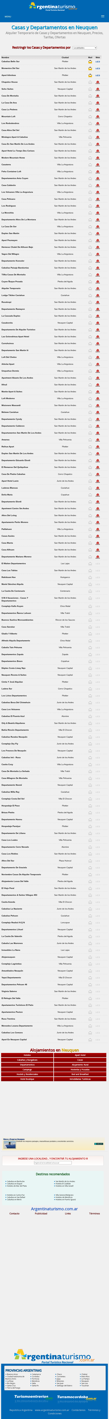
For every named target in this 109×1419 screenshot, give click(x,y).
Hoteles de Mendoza (64, 1197)
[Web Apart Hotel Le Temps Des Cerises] (98, 152)
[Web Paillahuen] (98, 530)
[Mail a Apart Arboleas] (90, 76)
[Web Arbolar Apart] (98, 365)
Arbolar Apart (8, 364)
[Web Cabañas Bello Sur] (98, 63)
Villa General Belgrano (65, 1195)
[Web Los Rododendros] (98, 125)
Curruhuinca (8, 343)
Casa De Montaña (10, 96)
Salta (34, 1383)
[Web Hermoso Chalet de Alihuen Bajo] (98, 248)
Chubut (84, 1374)
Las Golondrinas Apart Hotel (15, 336)
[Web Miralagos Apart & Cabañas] (98, 138)
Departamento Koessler (13, 261)
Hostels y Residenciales (27, 1074)
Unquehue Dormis (10, 371)
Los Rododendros (10, 123)
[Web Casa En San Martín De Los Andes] (98, 145)
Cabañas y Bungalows (27, 1060)
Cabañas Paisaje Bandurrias (15, 268)
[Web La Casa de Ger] (98, 228)
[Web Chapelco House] (98, 83)
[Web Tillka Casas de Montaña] (98, 276)
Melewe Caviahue (10, 412)
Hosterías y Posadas (80, 1069)
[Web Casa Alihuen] (98, 551)
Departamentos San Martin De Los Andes (21, 433)
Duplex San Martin (10, 233)
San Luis (84, 1383)
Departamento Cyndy (12, 419)
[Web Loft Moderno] (98, 400)
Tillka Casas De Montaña (14, 274)
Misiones (60, 1381)
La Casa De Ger (9, 226)
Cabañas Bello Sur (10, 61)
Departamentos (27, 1064)
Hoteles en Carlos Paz (16, 1195)
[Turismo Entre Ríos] (33, 1406)
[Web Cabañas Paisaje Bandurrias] (98, 269)
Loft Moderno (8, 398)
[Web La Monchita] (98, 214)
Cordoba (35, 1376)
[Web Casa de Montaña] (98, 97)
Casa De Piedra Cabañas (13, 474)
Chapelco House (10, 82)
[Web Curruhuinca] (98, 345)
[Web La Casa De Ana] (98, 104)
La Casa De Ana (9, 103)
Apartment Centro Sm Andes (15, 508)
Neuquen (85, 1381)
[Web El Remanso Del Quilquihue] (98, 468)
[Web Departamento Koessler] (98, 262)
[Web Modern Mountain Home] (98, 159)
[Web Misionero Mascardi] (98, 407)
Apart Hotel (80, 1055)
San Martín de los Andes (65, 1181)
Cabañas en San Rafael (16, 1197)
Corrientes (61, 1376)
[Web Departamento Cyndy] (98, 420)
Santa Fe (35, 1385)
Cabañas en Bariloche (16, 1181)
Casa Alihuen (8, 550)
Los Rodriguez (9, 206)
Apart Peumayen (9, 240)
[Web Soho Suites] (98, 90)
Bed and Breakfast (80, 1074)
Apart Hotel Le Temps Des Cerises (18, 151)
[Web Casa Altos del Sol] (98, 131)
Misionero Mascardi (11, 405)
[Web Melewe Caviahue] (98, 413)
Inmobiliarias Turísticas (80, 1079)
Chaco (59, 1374)
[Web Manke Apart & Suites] (98, 393)
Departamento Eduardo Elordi (16, 460)
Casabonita (7, 323)
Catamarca (36, 1374)
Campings (27, 1069)
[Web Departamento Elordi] (98, 503)
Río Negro (11, 1383)
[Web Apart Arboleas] (98, 76)
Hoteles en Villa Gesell (64, 1186)
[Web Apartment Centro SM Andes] (98, 510)
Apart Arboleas (9, 75)
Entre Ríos (85, 1376)
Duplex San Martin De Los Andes (17, 453)
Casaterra (6, 164)
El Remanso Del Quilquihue (15, 467)
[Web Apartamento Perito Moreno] (98, 523)
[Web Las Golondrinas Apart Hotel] (98, 338)
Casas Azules (8, 536)
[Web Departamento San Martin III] (98, 352)
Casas (80, 1060)
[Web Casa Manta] (98, 544)
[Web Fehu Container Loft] (98, 173)
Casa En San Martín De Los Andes (18, 144)
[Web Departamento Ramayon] (98, 310)
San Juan (60, 1383)
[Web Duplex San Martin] (98, 235)
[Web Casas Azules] (98, 537)
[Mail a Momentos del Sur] (90, 69)
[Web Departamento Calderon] (98, 427)
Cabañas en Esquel (14, 1183)
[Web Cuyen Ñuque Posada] (98, 283)
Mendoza (35, 1381)
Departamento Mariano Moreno (17, 556)
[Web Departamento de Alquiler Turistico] (98, 331)
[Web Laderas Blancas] (98, 489)
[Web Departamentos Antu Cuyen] (98, 180)
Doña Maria (7, 495)
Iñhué (4, 384)
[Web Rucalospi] (98, 303)
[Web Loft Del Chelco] (98, 358)
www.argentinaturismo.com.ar (52, 1410)
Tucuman (85, 1385)
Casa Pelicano (8, 199)
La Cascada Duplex (11, 316)
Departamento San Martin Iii (15, 350)
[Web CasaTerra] (98, 166)
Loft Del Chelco (9, 357)
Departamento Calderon (13, 426)
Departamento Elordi (11, 501)
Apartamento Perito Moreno (15, 522)
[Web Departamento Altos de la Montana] (98, 221)
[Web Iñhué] (98, 386)
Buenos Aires (12, 1374)
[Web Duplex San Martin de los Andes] (98, 455)
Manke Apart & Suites (12, 391)
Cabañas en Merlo (14, 1199)
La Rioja (10, 1381)
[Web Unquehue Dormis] (98, 372)
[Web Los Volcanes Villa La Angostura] (98, 193)
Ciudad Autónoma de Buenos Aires (14, 1377)
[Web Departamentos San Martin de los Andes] (98, 434)
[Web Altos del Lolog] (98, 517)
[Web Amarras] (98, 441)
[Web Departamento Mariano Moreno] (98, 558)
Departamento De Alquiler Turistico (18, 329)
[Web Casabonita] (98, 324)
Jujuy (58, 1379)
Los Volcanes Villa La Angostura (17, 192)
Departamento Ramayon (13, 309)
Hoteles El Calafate (63, 1183)
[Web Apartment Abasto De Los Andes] (98, 379)
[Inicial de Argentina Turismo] (54, 9)
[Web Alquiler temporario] (98, 290)
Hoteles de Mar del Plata (17, 1186)
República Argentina (21, 1410)
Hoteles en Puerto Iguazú (66, 1199)
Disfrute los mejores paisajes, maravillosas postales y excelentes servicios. (38, 1140)
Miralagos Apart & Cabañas (15, 137)
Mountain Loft (8, 116)
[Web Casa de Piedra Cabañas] (98, 475)
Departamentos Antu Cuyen (15, 178)
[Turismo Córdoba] (76, 1406)
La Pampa (85, 1379)
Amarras (6, 439)
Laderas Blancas (10, 488)
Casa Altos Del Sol (10, 130)
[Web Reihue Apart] (98, 448)
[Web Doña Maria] (98, 496)
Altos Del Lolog (9, 515)
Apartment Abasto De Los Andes (17, 378)
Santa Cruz (11, 1385)
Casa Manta (7, 543)
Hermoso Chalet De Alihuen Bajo (17, 247)
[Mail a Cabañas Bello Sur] (90, 63)
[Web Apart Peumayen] (98, 242)
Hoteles (27, 1055)
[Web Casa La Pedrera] (98, 111)
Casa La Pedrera (9, 109)
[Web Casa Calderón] (98, 186)
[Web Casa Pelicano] (98, 200)
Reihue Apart (8, 446)
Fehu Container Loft (11, 171)
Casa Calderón (9, 185)
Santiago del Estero (64, 1385)
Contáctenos (78, 1410)
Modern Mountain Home (13, 158)
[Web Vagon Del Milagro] (98, 255)
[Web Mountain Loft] (98, 118)
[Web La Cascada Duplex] (98, 317)
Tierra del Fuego (13, 1388)
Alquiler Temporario (11, 288)
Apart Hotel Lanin (10, 481)
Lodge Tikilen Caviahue (13, 295)
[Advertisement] (54, 1105)
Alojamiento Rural (80, 1064)
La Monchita (8, 213)
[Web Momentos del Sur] (98, 69)
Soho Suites (7, 89)
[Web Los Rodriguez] (98, 207)
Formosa (35, 1379)
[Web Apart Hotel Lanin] (98, 482)
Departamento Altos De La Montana (19, 219)
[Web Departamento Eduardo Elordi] (98, 462)
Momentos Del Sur (10, 68)
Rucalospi (6, 302)
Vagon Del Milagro (10, 254)
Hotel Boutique (27, 1079)
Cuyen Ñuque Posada (12, 281)
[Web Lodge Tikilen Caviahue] (98, 297)
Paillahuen (7, 529)
